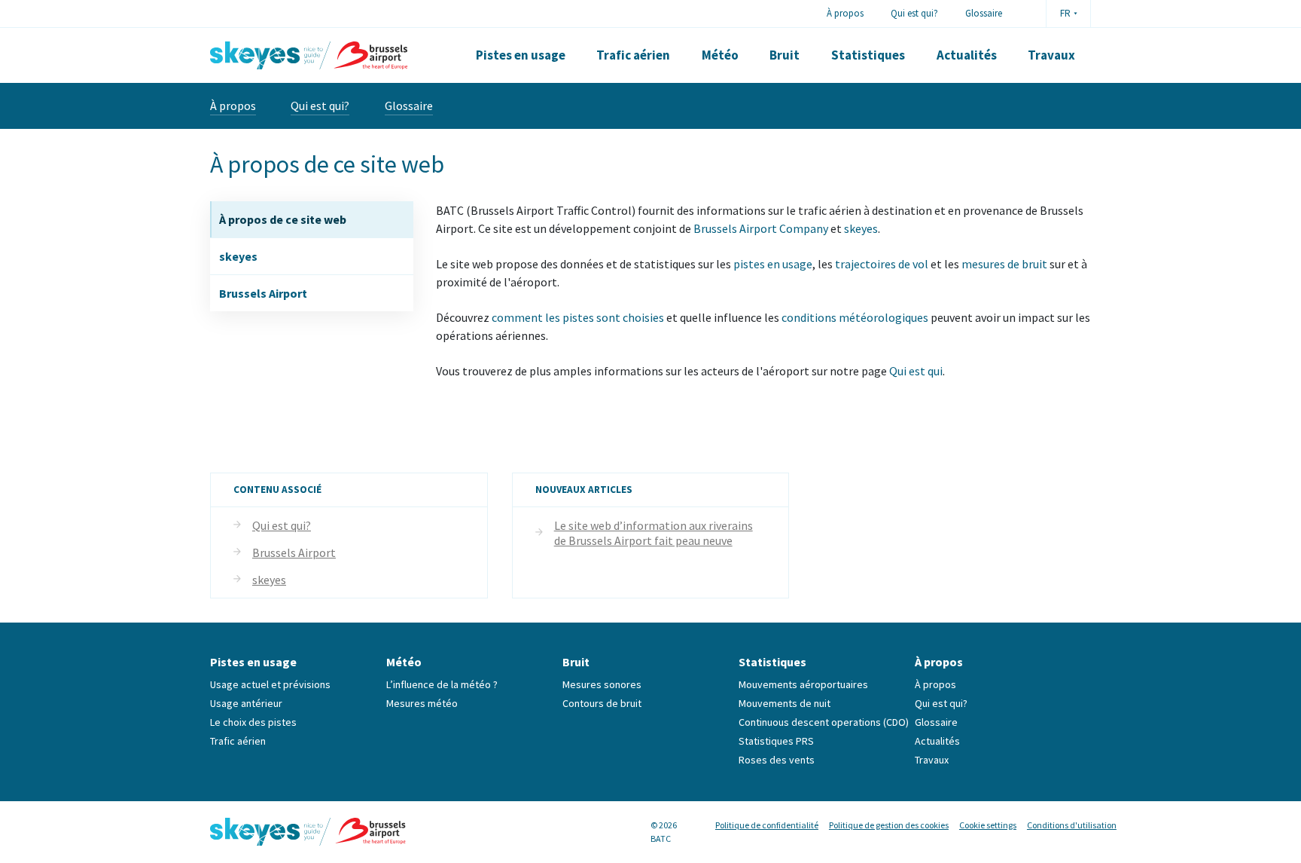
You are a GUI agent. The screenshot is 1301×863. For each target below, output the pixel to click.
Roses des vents (777, 760)
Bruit (784, 55)
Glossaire (983, 13)
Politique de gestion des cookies (889, 825)
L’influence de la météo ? (442, 684)
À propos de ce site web (282, 219)
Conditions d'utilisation (1072, 825)
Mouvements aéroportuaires (803, 684)
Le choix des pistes (253, 722)
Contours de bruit (601, 703)
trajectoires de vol (881, 263)
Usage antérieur (246, 703)
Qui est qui (916, 370)
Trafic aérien (633, 55)
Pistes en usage (520, 55)
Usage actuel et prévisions (270, 684)
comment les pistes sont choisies (578, 317)
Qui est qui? (914, 13)
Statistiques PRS (776, 741)
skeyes (238, 256)
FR (1065, 13)
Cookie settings (987, 825)
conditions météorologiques (855, 317)
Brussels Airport (263, 293)
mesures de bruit (1004, 263)
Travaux (1051, 55)
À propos (845, 13)
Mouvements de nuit (784, 703)
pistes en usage (772, 263)
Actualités (967, 55)
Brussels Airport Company (760, 228)
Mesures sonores (601, 684)
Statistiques (868, 55)
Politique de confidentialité (766, 825)
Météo (720, 55)
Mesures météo (422, 703)
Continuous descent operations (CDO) (824, 722)
